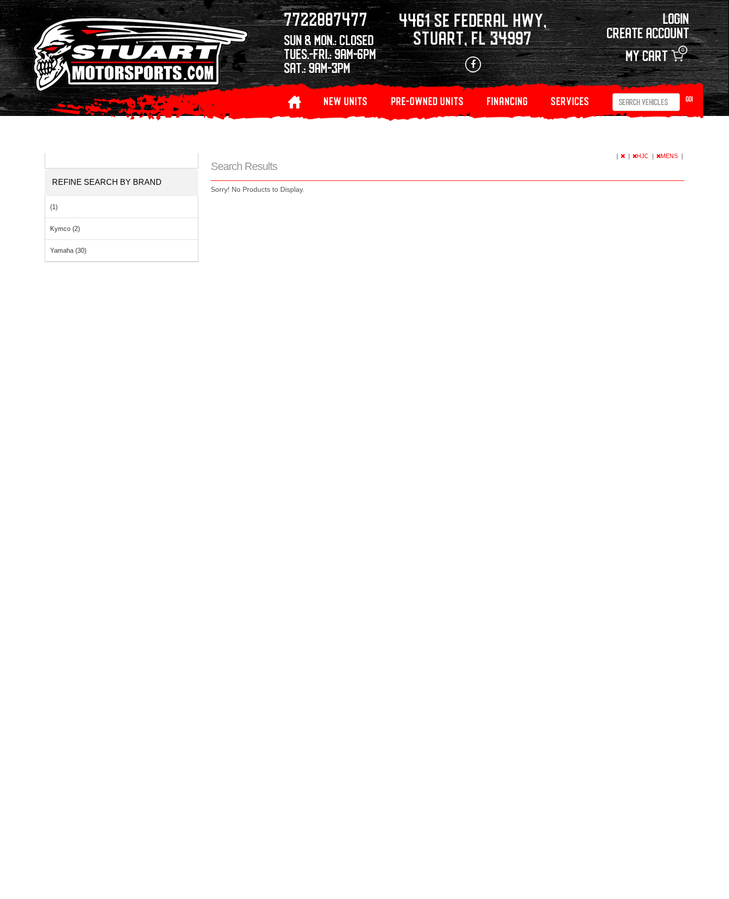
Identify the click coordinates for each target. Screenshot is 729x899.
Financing (507, 101)
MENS (670, 156)
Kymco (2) (65, 228)
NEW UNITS (346, 101)
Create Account (648, 32)
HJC (643, 156)
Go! (689, 99)
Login (676, 18)
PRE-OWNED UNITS (427, 101)
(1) (54, 207)
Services (570, 101)
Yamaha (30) (68, 250)
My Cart (654, 56)
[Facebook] (473, 64)
